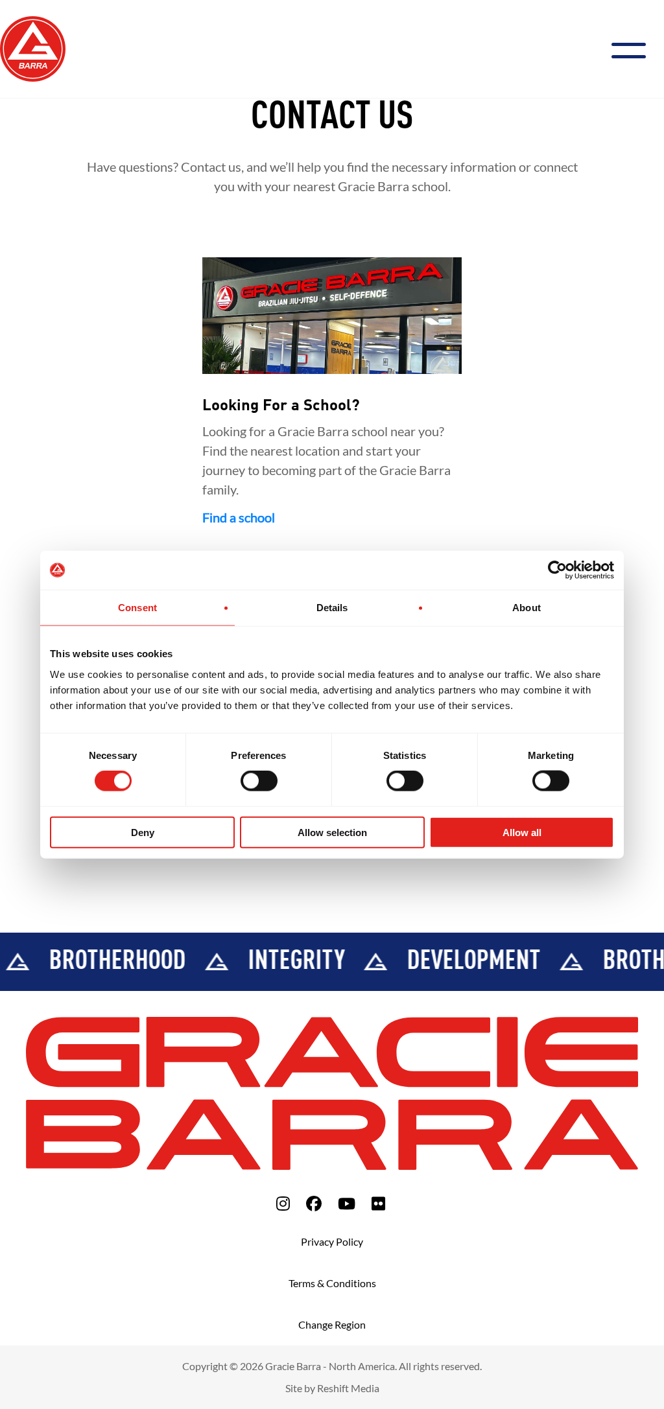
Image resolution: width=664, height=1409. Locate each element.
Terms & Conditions (332, 1283)
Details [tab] (332, 607)
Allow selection (332, 831)
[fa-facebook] (314, 1203)
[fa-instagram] (283, 1203)
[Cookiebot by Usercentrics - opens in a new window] (557, 570)
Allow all (522, 831)
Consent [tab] (137, 607)
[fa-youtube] (346, 1203)
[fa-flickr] (378, 1203)
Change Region (332, 1324)
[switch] (259, 781)
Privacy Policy (332, 1241)
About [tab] (526, 607)
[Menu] (634, 49)
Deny (142, 831)
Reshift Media (348, 1388)
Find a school (238, 517)
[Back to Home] (32, 47)
